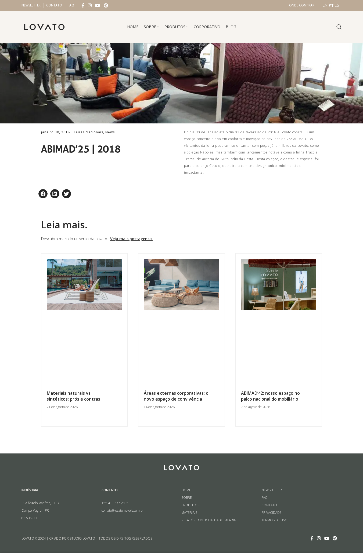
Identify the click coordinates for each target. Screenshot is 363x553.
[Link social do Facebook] (83, 5)
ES (337, 5)
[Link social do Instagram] (90, 5)
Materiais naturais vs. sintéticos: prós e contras (73, 396)
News (110, 132)
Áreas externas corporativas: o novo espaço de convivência (176, 396)
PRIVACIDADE (271, 512)
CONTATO (269, 505)
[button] (43, 193)
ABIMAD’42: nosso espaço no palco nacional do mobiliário (270, 396)
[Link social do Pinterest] (106, 5)
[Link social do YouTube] (98, 5)
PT (331, 5)
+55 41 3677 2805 (115, 503)
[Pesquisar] (339, 26)
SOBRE (186, 497)
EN (325, 5)
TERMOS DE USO (274, 520)
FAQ (264, 497)
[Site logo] (44, 26)
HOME (186, 490)
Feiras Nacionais (88, 132)
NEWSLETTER (271, 490)
